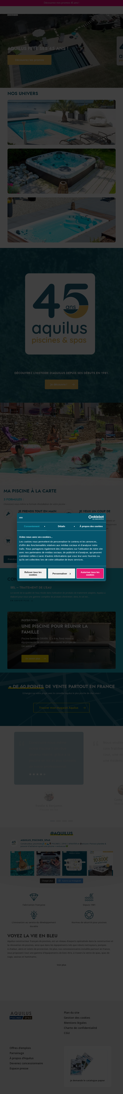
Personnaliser (59, 573)
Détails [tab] (61, 526)
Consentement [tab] (31, 526)
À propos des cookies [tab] (91, 526)
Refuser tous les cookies (33, 573)
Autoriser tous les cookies (90, 573)
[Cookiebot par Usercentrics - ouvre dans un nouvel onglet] (91, 517)
